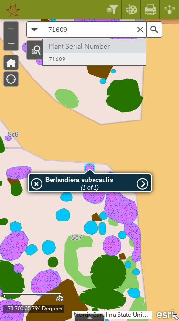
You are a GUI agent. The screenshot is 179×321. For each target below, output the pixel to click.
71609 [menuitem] (57, 59)
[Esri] (166, 313)
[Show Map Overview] (175, 317)
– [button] (11, 42)
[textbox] (94, 29)
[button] (35, 50)
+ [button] (11, 28)
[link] (10, 9)
